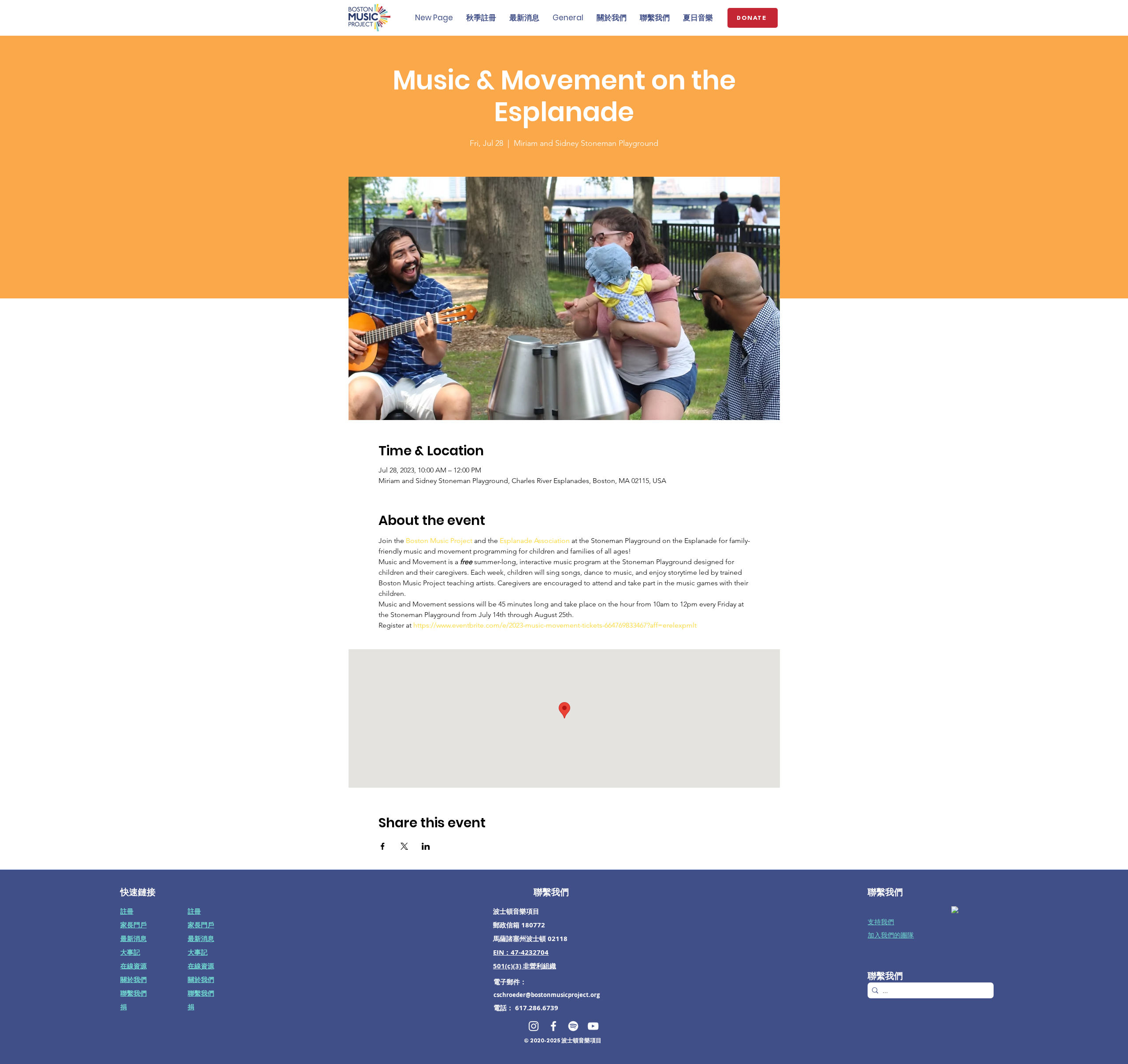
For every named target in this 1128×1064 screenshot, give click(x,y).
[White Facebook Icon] (553, 1026)
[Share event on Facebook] (382, 846)
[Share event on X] (404, 846)
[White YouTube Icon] (593, 1026)
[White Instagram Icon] (533, 1026)
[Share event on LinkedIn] (426, 846)
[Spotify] (573, 1026)
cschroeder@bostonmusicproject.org (547, 995)
